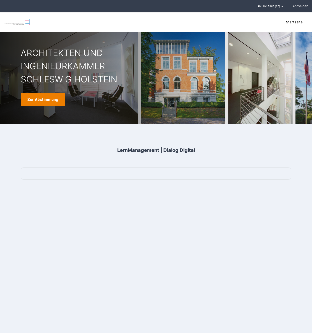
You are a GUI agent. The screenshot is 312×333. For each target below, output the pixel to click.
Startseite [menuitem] (294, 22)
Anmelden (300, 6)
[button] (270, 6)
